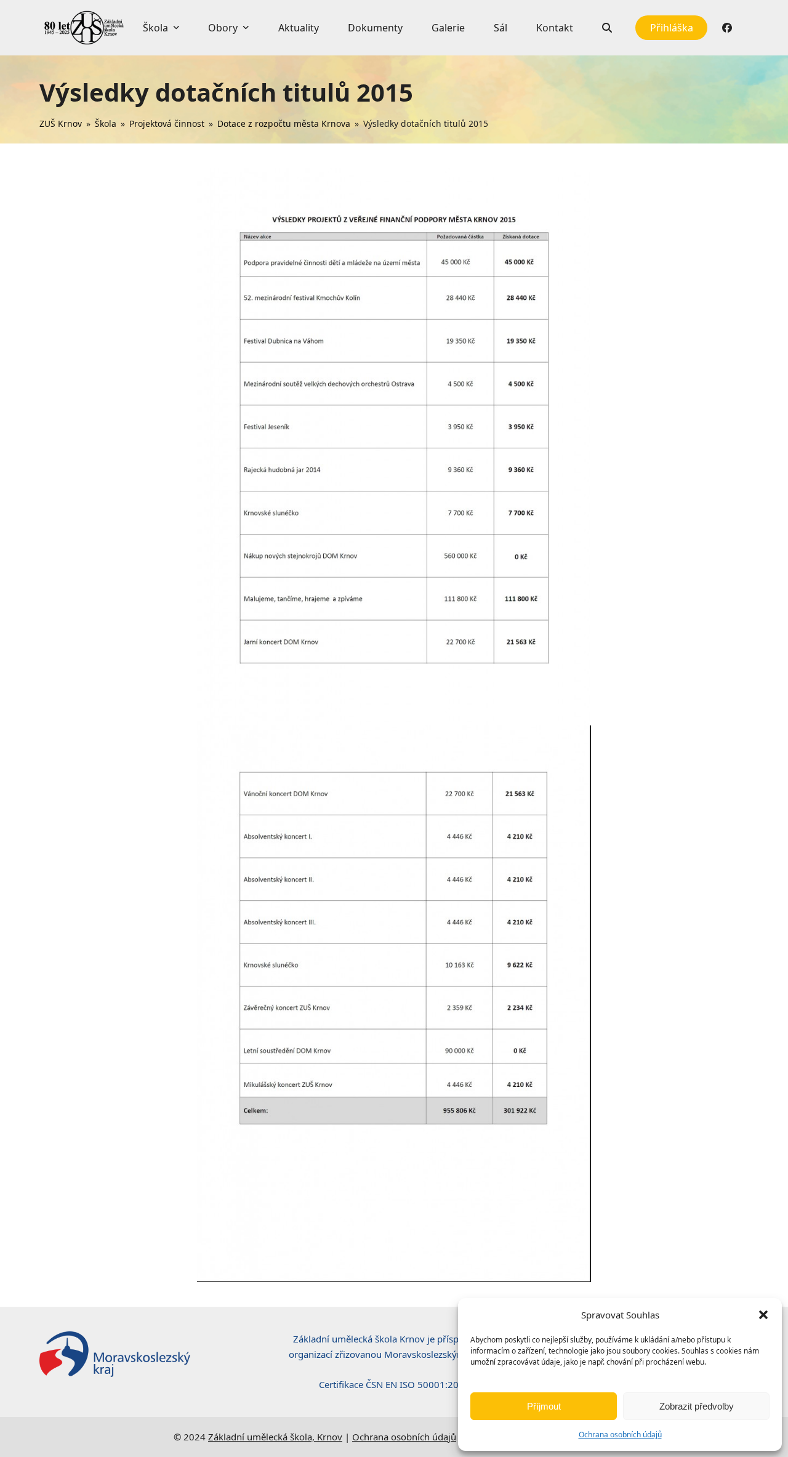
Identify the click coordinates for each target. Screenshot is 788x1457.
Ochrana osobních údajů (620, 1434)
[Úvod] (83, 27)
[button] (763, 1315)
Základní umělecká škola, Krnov (275, 1437)
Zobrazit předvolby (696, 1406)
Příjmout (544, 1406)
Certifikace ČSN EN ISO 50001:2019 (394, 1384)
